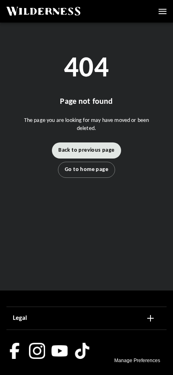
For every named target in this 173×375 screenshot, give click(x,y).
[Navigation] (162, 11)
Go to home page (86, 170)
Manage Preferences (137, 360)
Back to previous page (86, 150)
